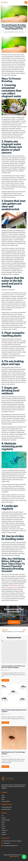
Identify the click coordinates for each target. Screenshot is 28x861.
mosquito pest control (13, 587)
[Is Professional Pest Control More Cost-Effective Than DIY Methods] (14, 651)
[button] (26, 2)
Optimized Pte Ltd (14, 856)
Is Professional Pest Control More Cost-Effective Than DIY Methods (13, 666)
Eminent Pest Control (15, 585)
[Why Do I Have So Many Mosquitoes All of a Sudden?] (14, 695)
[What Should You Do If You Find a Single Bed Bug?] (14, 737)
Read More (5, 680)
